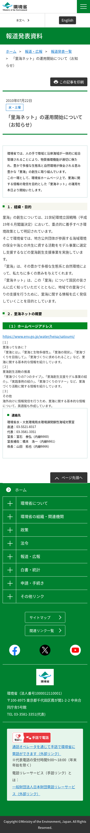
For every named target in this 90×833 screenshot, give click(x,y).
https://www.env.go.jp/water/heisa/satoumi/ (39, 336)
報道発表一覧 (61, 51)
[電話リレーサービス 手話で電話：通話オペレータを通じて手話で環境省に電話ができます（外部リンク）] (45, 737)
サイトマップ (39, 617)
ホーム (11, 51)
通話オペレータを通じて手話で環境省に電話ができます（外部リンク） (43, 750)
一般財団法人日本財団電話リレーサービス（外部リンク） (43, 790)
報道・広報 (33, 51)
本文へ (20, 20)
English (67, 20)
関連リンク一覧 (41, 630)
